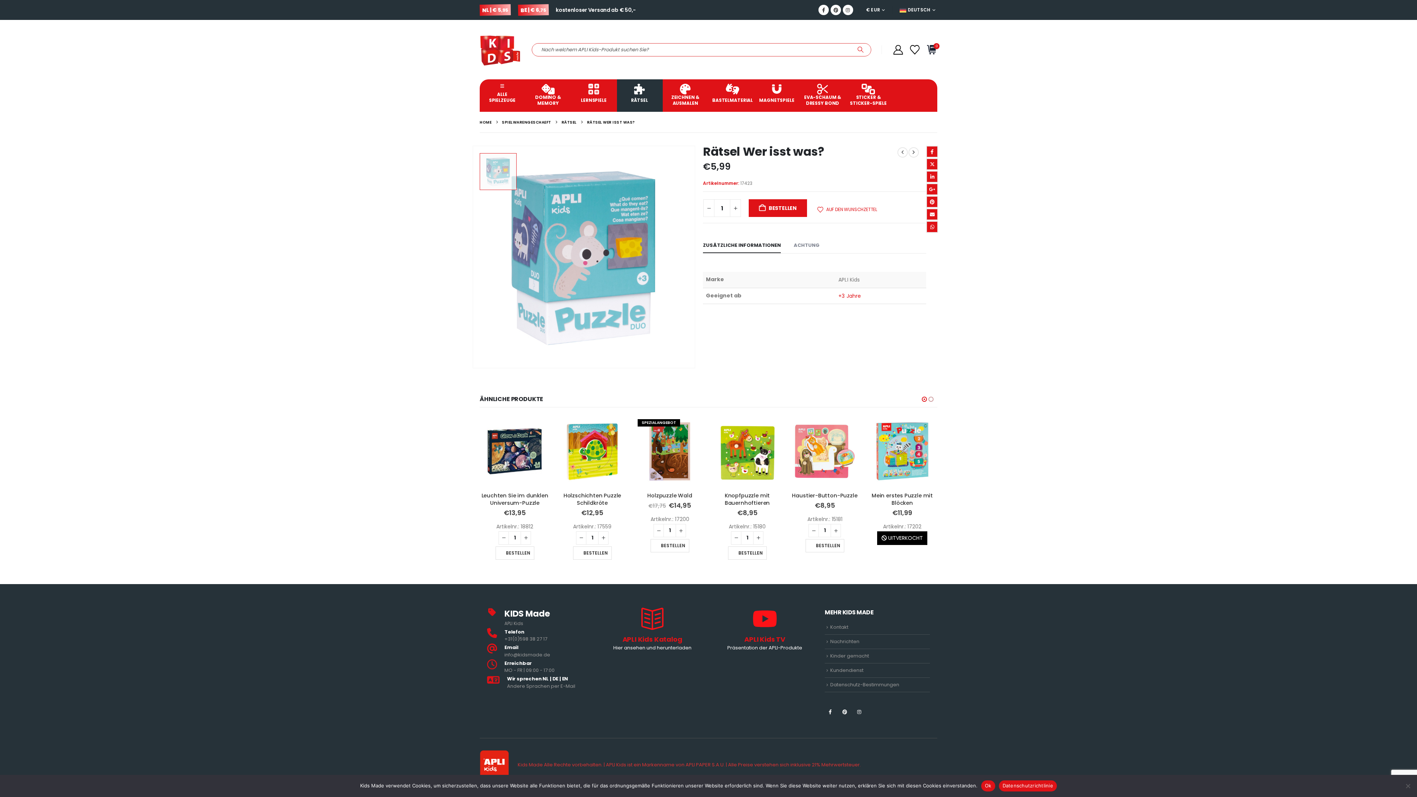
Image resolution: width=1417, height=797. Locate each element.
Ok (988, 786)
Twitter (932, 164)
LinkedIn (932, 177)
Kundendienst (846, 670)
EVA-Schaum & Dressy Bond (822, 100)
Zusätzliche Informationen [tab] (742, 245)
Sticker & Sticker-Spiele (868, 100)
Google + (932, 189)
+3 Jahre (849, 296)
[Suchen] (860, 50)
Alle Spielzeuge (502, 97)
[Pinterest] (836, 10)
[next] (914, 152)
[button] (924, 399)
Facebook (932, 152)
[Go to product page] (515, 451)
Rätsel (639, 100)
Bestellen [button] (518, 553)
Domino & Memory (548, 100)
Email (932, 214)
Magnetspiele (776, 100)
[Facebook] (823, 10)
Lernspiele (594, 100)
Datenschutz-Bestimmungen (864, 684)
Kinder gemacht (849, 655)
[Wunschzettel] (915, 50)
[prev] (902, 152)
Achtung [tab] (807, 245)
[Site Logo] (500, 49)
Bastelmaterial (732, 100)
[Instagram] (848, 10)
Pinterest (932, 202)
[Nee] (1407, 786)
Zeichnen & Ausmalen (685, 100)
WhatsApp (932, 227)
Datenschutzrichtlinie (1028, 786)
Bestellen (783, 208)
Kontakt (839, 627)
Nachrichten (844, 641)
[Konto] (898, 50)
